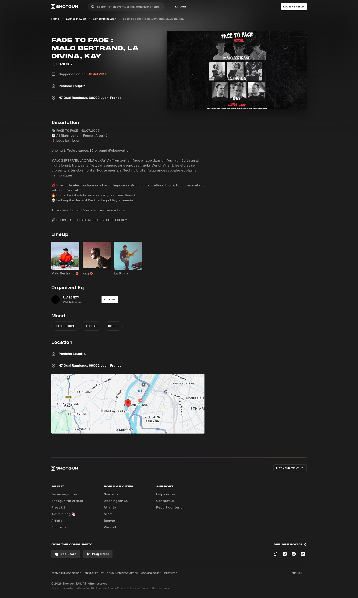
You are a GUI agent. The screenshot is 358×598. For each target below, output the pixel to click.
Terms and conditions (66, 573)
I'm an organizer (64, 494)
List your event (287, 468)
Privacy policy (94, 573)
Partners (170, 573)
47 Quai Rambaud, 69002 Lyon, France (90, 365)
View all (110, 527)
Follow (109, 299)
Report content (169, 507)
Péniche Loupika (72, 354)
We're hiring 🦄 (63, 514)
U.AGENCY (64, 64)
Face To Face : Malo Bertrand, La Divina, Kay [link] (153, 19)
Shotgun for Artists (67, 501)
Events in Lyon (76, 19)
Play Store (100, 554)
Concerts (58, 527)
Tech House (65, 326)
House (113, 326)
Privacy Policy (125, 588)
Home (55, 19)
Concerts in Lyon (104, 19)
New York (111, 494)
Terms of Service (150, 588)
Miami (108, 514)
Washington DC (116, 501)
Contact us (165, 501)
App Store (68, 554)
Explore (180, 6)
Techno (91, 326)
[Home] (64, 6)
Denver (109, 520)
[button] (110, 299)
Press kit (58, 507)
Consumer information (122, 573)
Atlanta (110, 507)
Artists (56, 520)
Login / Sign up (293, 6)
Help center (165, 494)
